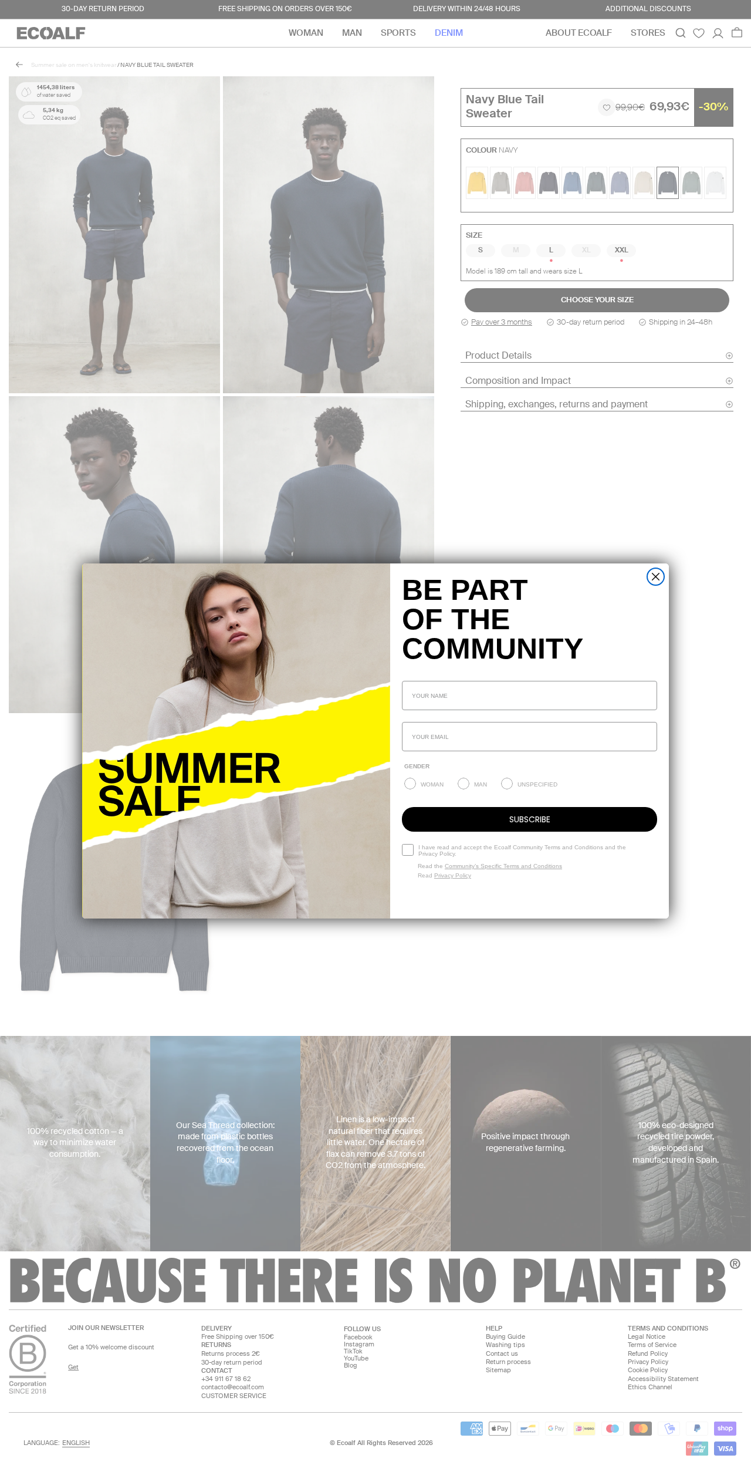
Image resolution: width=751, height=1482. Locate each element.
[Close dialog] (655, 576)
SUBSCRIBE (529, 819)
